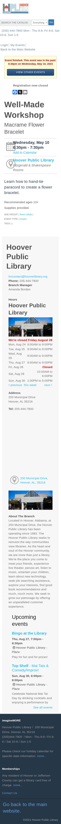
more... (42, 756)
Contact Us (9, 793)
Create (23, 219)
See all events (42, 707)
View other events (30, 72)
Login (4, 45)
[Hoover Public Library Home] (14, 8)
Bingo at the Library (29, 633)
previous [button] (16, 385)
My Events (17, 45)
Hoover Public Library (33, 160)
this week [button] (30, 385)
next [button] (47, 385)
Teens (22, 214)
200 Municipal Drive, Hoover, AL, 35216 (34, 480)
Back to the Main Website (18, 49)
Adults (29, 214)
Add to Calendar (25, 152)
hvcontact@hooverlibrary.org (28, 276)
